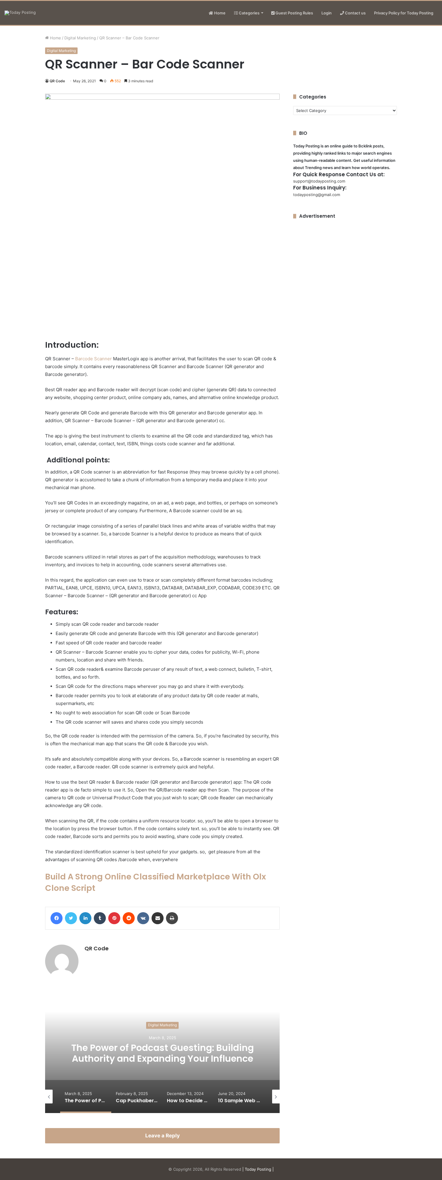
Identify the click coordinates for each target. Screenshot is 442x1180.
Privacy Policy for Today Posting (403, 13)
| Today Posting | (258, 1169)
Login (326, 13)
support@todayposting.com (319, 181)
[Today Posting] (20, 13)
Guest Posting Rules (294, 13)
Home (219, 13)
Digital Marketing (80, 37)
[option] (162, 1053)
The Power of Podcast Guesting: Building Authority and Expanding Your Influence (162, 1053)
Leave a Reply (162, 1136)
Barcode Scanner (93, 359)
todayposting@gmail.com (316, 194)
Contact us (355, 13)
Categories (248, 13)
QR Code (57, 81)
